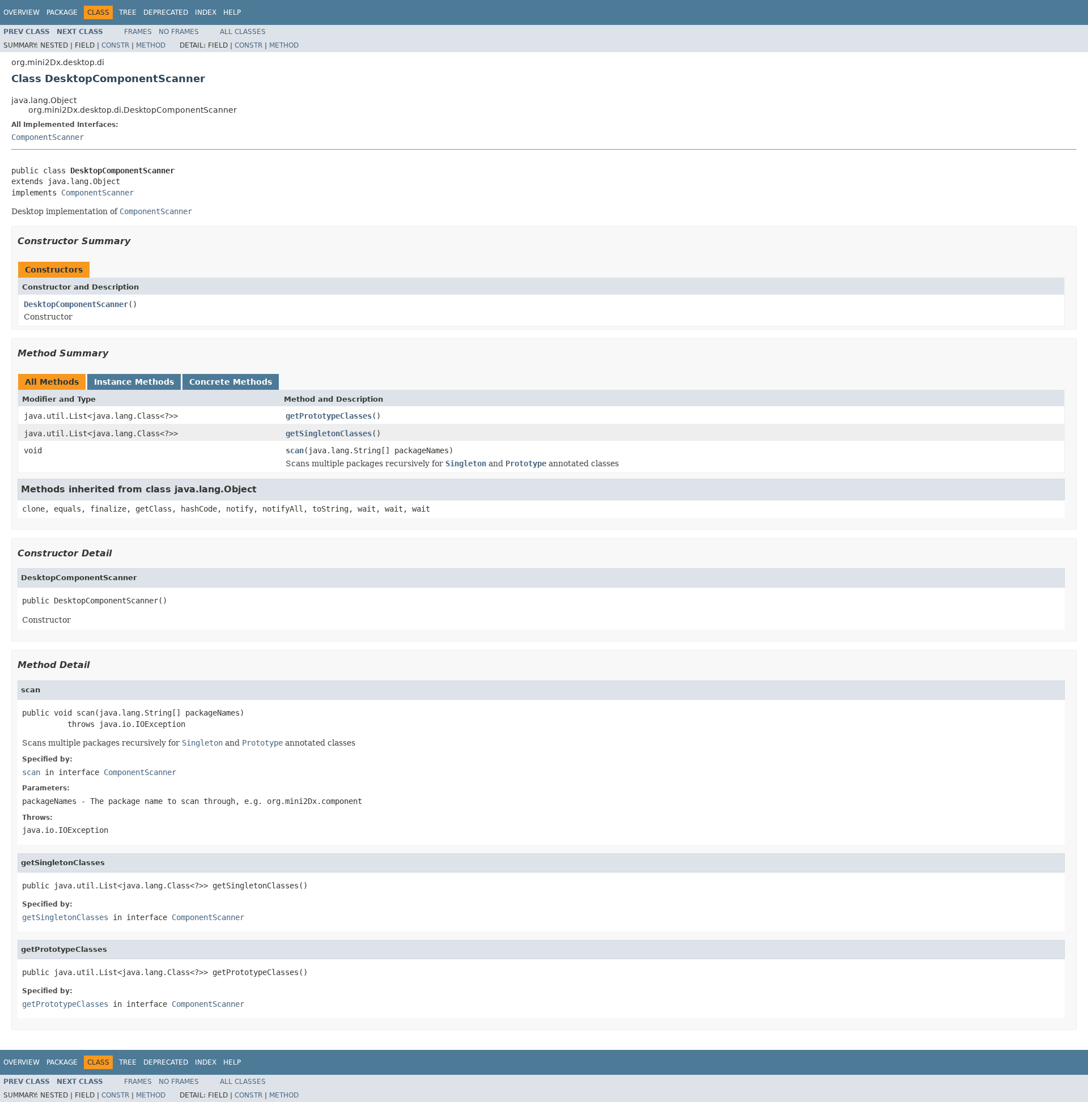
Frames (138, 32)
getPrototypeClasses (329, 415)
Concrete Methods (230, 381)
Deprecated (165, 12)
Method (150, 45)
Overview (21, 12)
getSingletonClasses (329, 433)
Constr (115, 45)
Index (205, 12)
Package (62, 12)
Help (232, 12)
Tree (128, 12)
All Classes (243, 32)
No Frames (179, 32)
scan (295, 450)
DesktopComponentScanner (76, 304)
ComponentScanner (47, 137)
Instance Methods (134, 381)
